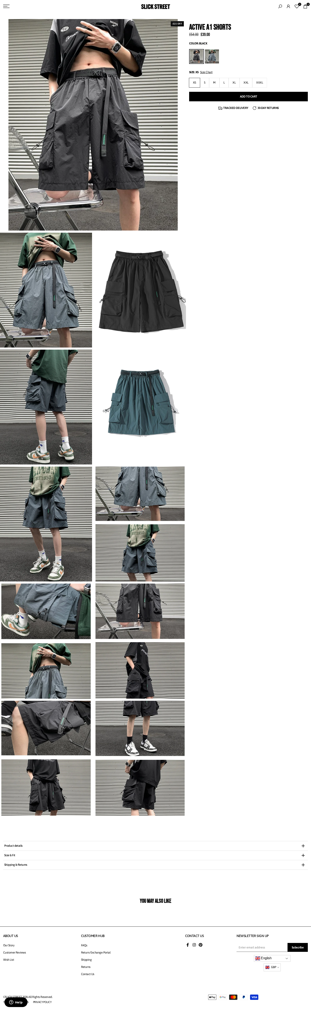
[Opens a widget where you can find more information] (16, 1002)
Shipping (86, 959)
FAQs (84, 945)
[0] (296, 6)
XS (194, 82)
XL (234, 82)
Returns (86, 967)
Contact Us (87, 974)
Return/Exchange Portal (96, 952)
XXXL (259, 82)
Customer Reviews (14, 952)
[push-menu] (6, 6)
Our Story (8, 945)
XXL (246, 82)
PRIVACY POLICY (42, 1002)
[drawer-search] (280, 6)
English (266, 958)
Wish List (8, 959)
